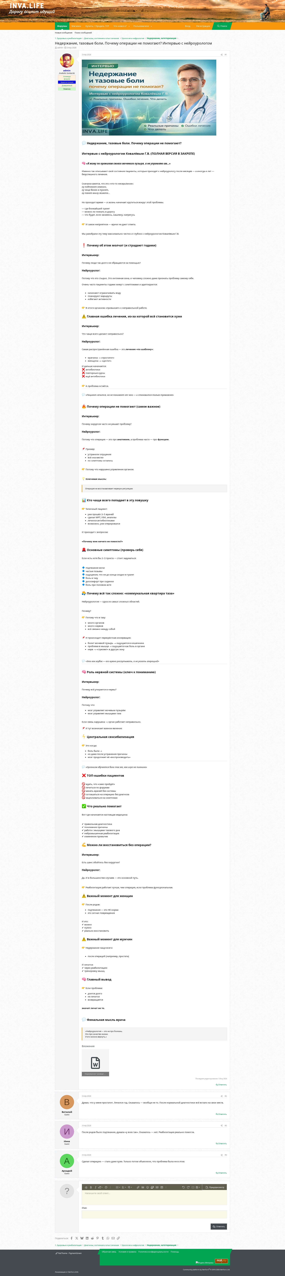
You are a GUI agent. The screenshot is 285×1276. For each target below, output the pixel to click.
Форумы (62, 25)
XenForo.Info (73, 1272)
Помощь (175, 1251)
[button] (129, 26)
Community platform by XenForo (206, 1269)
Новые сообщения (63, 32)
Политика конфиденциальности (153, 1251)
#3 (226, 1125)
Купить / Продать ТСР (97, 25)
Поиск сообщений (83, 32)
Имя (84, 1207)
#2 (226, 1096)
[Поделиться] (221, 54)
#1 (226, 54)
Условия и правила (127, 1251)
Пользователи (141, 25)
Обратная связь (109, 1251)
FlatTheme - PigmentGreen (69, 1253)
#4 (226, 1155)
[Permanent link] (183, 143)
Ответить (222, 1084)
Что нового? (120, 25)
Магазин (76, 25)
